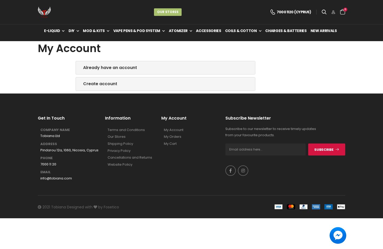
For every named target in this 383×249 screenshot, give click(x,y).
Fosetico (111, 207)
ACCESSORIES (208, 30)
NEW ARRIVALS (324, 30)
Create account (100, 84)
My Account (173, 130)
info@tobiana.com (56, 178)
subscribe (323, 149)
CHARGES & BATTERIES (285, 30)
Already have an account (110, 68)
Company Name (55, 130)
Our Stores (167, 12)
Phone (46, 158)
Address (48, 144)
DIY (72, 30)
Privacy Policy (119, 151)
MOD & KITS (94, 30)
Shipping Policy (120, 144)
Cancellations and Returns (130, 157)
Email (45, 172)
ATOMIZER (178, 30)
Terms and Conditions (126, 130)
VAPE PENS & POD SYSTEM (136, 30)
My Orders (172, 137)
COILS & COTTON (241, 30)
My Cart (170, 144)
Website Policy (120, 165)
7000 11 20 (48, 164)
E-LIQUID (52, 30)
